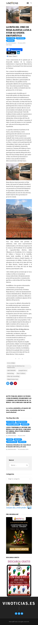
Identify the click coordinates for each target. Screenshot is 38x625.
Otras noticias (21, 421)
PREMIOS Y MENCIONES (13, 424)
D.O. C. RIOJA (10, 38)
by (11, 43)
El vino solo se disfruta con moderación (15, 366)
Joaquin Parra (23, 370)
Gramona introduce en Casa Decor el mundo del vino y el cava (18, 446)
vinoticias (10, 40)
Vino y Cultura (21, 373)
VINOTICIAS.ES (19, 603)
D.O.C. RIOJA (11, 363)
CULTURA (9, 439)
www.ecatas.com (12, 379)
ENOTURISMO (20, 38)
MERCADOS (18, 439)
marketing (10, 373)
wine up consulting (13, 376)
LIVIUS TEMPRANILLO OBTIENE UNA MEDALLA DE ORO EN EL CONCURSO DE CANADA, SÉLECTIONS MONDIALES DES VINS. (18, 430)
